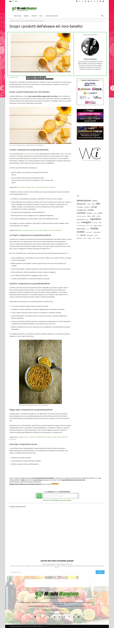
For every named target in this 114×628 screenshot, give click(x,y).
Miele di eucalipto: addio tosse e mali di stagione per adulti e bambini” (40, 230)
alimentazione (84, 200)
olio (100, 222)
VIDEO (40, 16)
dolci (93, 216)
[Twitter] (97, 1)
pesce (100, 225)
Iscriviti (100, 572)
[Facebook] (79, 1)
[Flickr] (82, 1)
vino (94, 238)
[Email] (45, 471)
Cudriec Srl (45, 626)
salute (83, 235)
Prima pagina (17, 16)
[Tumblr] (94, 1)
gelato (87, 219)
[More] (61, 471)
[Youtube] (103, 1)
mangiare (86, 222)
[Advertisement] (90, 179)
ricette (80, 232)
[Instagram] (85, 1)
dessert (95, 213)
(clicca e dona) (46, 484)
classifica (86, 207)
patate (95, 225)
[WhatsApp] (37, 471)
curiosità (89, 213)
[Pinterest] (91, 1)
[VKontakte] (100, 1)
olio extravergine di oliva (83, 225)
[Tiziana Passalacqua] (90, 47)
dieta (100, 213)
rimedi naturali (96, 232)
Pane (91, 225)
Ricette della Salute (40, 78)
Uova (84, 238)
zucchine (98, 238)
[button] (102, 16)
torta (95, 235)
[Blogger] (76, 1)
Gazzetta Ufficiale (28, 154)
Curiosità (38, 77)
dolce (89, 216)
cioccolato (80, 207)
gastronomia (81, 219)
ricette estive (89, 232)
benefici (94, 201)
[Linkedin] (88, 1)
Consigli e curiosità (14, 21)
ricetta (94, 228)
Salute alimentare (49, 78)
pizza (88, 229)
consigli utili (81, 210)
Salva (32, 471)
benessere (81, 204)
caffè (93, 204)
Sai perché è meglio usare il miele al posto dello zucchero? (36, 187)
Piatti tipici (81, 229)
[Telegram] (53, 471)
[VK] (57, 471)
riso (78, 235)
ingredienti (95, 219)
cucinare (81, 213)
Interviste (34, 16)
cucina (90, 210)
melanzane (95, 222)
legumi (78, 222)
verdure (89, 238)
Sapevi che (43, 77)
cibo (98, 203)
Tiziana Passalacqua (90, 59)
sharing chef (90, 235)
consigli (93, 207)
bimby (88, 204)
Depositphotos (68, 610)
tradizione (79, 238)
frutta (98, 216)
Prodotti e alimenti (30, 78)
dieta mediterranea (81, 216)
